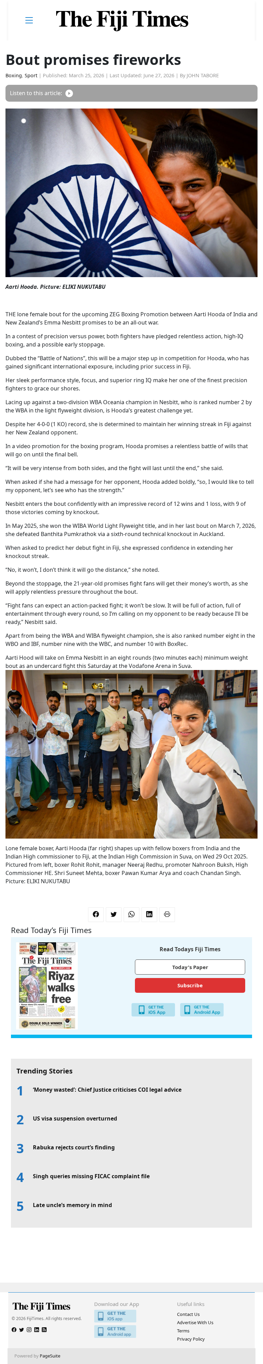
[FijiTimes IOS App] (131, 1316)
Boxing (13, 75)
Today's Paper (190, 967)
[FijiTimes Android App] (131, 1331)
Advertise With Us (195, 1322)
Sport (31, 75)
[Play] (69, 93)
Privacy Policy (191, 1339)
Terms (183, 1331)
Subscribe (190, 985)
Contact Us (188, 1314)
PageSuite (50, 1356)
